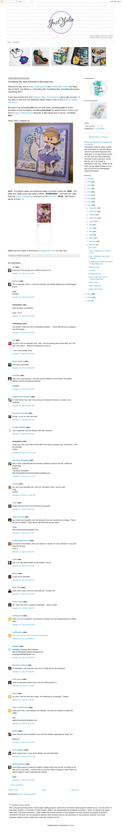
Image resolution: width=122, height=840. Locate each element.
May (91, 231)
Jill (13, 267)
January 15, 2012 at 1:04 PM (23, 686)
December (93, 208)
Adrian (15, 573)
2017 (89, 188)
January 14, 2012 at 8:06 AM (23, 406)
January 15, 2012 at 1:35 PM (23, 700)
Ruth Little (16, 587)
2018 (89, 185)
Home (9, 42)
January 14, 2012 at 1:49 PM (23, 509)
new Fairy (52, 196)
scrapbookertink (19, 427)
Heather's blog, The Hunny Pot (46, 97)
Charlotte (16, 375)
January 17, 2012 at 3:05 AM (23, 780)
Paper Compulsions (20, 707)
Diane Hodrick (18, 361)
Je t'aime (92, 270)
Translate (101, 129)
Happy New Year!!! (96, 289)
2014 (89, 198)
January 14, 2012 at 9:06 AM (23, 434)
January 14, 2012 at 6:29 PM (23, 625)
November (93, 211)
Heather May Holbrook (21, 397)
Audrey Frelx (17, 602)
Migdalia (15, 646)
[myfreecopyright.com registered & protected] (98, 145)
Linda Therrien (18, 517)
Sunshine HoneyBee (20, 460)
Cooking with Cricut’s (60, 87)
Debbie (15, 731)
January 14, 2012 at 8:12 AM (23, 420)
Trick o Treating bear (24, 196)
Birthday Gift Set (95, 274)
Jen (13, 340)
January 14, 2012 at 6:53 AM (23, 368)
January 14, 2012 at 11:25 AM (23, 453)
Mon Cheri (92, 248)
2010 (89, 297)
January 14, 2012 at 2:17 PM (23, 533)
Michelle (15, 281)
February (92, 241)
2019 (89, 182)
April (91, 235)
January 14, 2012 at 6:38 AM (23, 354)
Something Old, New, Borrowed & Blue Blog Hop (100, 263)
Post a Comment (16, 785)
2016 (89, 192)
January (92, 245)
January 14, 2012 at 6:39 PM (23, 657)
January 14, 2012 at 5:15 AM (23, 273)
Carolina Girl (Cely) (20, 413)
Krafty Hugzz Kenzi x (20, 540)
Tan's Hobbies (18, 750)
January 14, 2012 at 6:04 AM (23, 297)
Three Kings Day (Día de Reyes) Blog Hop (98, 278)
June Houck (17, 679)
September (93, 218)
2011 (89, 294)
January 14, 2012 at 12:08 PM (23, 495)
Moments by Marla (19, 665)
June (91, 228)
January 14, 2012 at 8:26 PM (23, 672)
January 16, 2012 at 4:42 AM (23, 723)
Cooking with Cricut (47, 251)
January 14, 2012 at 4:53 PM (23, 594)
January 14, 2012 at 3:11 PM (23, 566)
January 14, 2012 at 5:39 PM (23, 608)
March (91, 238)
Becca (14, 693)
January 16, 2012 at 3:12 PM (23, 742)
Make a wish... (94, 282)
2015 (89, 195)
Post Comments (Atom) (27, 794)
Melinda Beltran (18, 764)
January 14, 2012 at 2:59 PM (23, 552)
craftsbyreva (17, 616)
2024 (89, 179)
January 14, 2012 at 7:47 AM (23, 389)
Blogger (71, 825)
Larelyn (15, 484)
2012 (89, 205)
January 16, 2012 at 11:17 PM (23, 756)
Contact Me (16, 42)
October (92, 215)
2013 (89, 202)
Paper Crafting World (38, 87)
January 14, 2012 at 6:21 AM (23, 332)
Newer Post (12, 790)
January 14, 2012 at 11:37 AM (23, 476)
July (91, 225)
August (92, 221)
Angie (14, 559)
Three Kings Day (95, 286)
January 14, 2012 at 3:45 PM (23, 580)
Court (14, 503)
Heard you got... (95, 267)
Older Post (75, 790)
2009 (89, 301)
